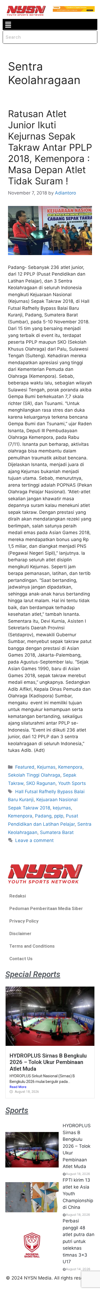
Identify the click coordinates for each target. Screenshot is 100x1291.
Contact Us (21, 958)
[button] (8, 24)
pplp (58, 816)
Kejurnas (46, 767)
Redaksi (17, 896)
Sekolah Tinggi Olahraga (34, 775)
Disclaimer (20, 933)
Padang (43, 816)
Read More (18, 1087)
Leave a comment (34, 840)
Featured (24, 767)
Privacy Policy (23, 921)
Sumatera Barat (57, 832)
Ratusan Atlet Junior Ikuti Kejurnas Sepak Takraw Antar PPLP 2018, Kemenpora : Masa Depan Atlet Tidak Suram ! (50, 147)
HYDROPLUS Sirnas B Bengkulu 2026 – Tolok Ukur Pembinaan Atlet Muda (48, 1062)
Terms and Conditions (32, 946)
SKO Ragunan (40, 783)
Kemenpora (70, 767)
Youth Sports (72, 783)
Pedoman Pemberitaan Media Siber (46, 908)
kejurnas (62, 808)
